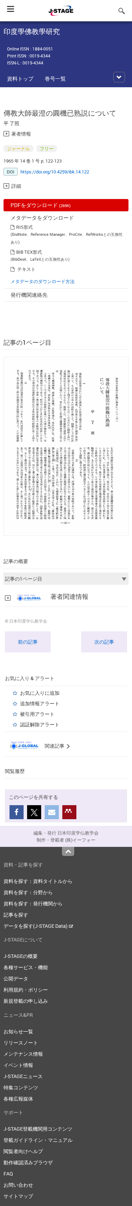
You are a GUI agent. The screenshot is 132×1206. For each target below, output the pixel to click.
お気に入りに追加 (39, 693)
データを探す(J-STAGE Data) (36, 926)
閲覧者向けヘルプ (23, 1151)
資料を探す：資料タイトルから (38, 881)
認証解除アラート (39, 724)
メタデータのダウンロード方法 (43, 281)
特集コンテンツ (21, 1087)
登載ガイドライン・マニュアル (38, 1140)
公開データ (16, 978)
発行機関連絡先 (29, 294)
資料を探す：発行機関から (33, 903)
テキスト (26, 269)
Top (68, 851)
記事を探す (16, 914)
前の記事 (28, 641)
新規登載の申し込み (26, 1001)
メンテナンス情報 (23, 1053)
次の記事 (104, 641)
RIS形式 (24, 227)
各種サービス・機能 (26, 967)
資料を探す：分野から (28, 892)
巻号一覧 (55, 78)
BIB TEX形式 (29, 252)
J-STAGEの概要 (21, 956)
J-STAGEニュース (23, 1076)
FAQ (8, 1173)
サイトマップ (18, 1196)
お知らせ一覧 (18, 1031)
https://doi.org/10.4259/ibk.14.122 (54, 172)
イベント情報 (18, 1065)
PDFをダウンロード (41, 204)
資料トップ (20, 78)
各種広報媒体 (18, 1098)
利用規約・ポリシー (26, 989)
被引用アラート (37, 714)
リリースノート (21, 1042)
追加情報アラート (39, 703)
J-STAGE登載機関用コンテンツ (38, 1128)
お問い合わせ (18, 1184)
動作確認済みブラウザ (28, 1162)
